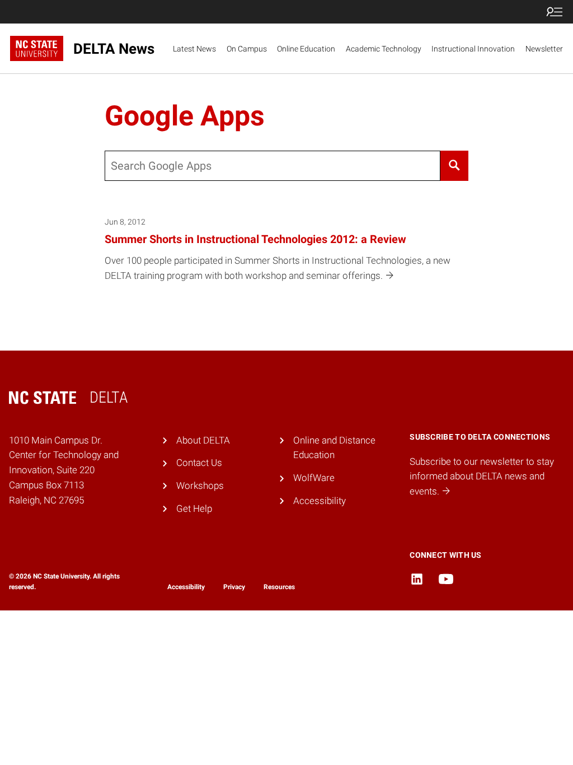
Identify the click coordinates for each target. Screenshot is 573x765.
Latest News (194, 48)
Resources (279, 587)
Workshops (200, 485)
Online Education (306, 48)
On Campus (247, 48)
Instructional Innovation (473, 48)
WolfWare (314, 477)
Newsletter (544, 48)
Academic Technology (383, 48)
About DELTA (203, 440)
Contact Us (199, 462)
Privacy (234, 587)
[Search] (454, 166)
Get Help (194, 508)
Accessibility (319, 500)
